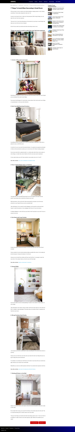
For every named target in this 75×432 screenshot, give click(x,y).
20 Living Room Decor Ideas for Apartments (57, 13)
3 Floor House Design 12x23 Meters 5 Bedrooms (57, 17)
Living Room (31, 1)
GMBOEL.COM (4, 430)
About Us (2, 428)
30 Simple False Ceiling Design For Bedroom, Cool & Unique (58, 26)
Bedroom (40, 1)
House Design (51, 1)
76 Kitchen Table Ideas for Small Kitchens (57, 48)
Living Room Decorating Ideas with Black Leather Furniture (58, 9)
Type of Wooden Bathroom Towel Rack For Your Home (57, 35)
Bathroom (45, 1)
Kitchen (36, 1)
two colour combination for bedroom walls (27, 160)
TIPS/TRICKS (58, 1)
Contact (7, 428)
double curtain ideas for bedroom (25, 262)
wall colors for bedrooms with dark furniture (27, 369)
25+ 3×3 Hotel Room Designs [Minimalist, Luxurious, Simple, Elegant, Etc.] (58, 39)
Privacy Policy (17, 428)
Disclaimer (12, 428)
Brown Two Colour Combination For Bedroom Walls (57, 44)
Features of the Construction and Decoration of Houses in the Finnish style (58, 22)
